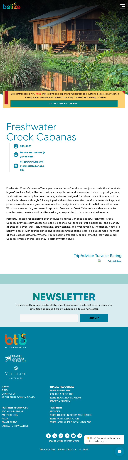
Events (6, 386)
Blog (5, 390)
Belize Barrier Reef (60, 390)
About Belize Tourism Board (18, 397)
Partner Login (10, 415)
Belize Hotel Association (64, 418)
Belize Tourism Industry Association (71, 415)
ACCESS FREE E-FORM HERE (64, 103)
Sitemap (84, 449)
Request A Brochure (61, 394)
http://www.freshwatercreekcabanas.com (32, 165)
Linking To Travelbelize (15, 425)
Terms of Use (47, 449)
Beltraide (55, 411)
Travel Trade (9, 422)
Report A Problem (60, 401)
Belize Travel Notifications (65, 397)
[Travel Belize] (16, 343)
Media (5, 418)
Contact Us (9, 393)
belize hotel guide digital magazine (70, 422)
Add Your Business (12, 411)
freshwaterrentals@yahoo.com (32, 154)
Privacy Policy (67, 449)
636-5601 (25, 146)
